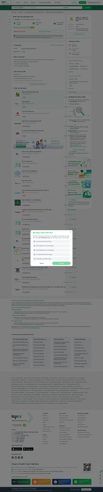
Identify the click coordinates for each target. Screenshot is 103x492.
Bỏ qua (42, 263)
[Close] (70, 232)
